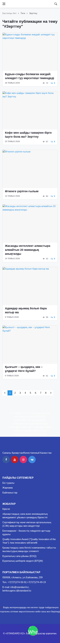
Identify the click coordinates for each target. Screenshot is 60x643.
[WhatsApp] (33, 630)
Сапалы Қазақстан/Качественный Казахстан (27, 452)
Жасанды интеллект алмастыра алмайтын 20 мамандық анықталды (27, 249)
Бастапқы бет (9, 13)
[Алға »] (50, 392)
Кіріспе (6, 509)
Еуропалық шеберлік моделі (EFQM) (22, 560)
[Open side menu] (3, 3)
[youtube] (14, 459)
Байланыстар (9, 492)
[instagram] (23, 459)
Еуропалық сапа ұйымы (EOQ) (19, 556)
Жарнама (7, 487)
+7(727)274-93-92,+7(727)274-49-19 (27, 582)
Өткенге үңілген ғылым (21, 191)
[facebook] (6, 459)
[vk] (32, 459)
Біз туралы (8, 482)
